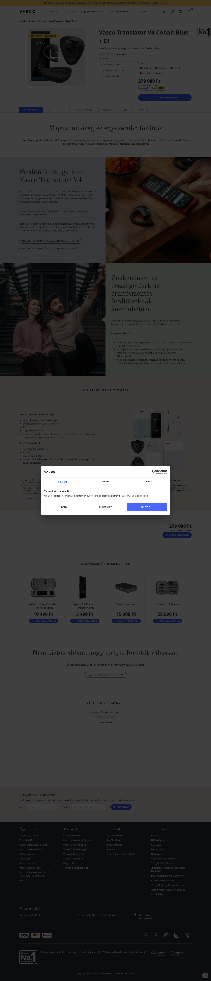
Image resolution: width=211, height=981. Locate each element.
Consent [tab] (62, 481)
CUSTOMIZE (105, 507)
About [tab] (148, 481)
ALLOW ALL (147, 507)
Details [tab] (105, 481)
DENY (64, 507)
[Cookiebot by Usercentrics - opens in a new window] (154, 472)
